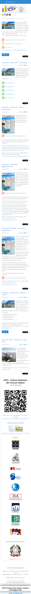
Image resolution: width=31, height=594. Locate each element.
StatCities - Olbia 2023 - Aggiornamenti (10, 165)
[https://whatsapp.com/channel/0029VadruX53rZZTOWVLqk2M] (15, 395)
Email (26, 65)
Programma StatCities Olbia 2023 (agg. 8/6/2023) (15, 39)
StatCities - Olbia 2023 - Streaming (14, 63)
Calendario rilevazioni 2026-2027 (22, 433)
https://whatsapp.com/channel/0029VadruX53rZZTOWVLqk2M (15, 418)
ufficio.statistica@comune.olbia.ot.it (9, 156)
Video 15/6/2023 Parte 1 (10, 97)
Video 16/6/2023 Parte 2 (10, 83)
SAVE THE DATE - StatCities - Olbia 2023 (14, 341)
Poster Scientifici (8, 47)
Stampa (22, 65)
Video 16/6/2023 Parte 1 (10, 86)
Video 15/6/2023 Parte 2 (10, 94)
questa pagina (10, 209)
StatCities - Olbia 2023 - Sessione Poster (14, 294)
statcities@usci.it (25, 156)
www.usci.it (25, 363)
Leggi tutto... (5, 54)
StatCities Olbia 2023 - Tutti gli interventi (13, 43)
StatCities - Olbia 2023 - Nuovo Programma (13, 108)
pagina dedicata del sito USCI (17, 150)
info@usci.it (12, 577)
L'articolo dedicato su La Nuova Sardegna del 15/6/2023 (13, 50)
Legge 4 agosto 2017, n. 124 (15, 559)
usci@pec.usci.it (21, 577)
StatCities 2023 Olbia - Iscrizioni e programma (14, 229)
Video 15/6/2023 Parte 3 (10, 90)
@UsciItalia (8, 365)
